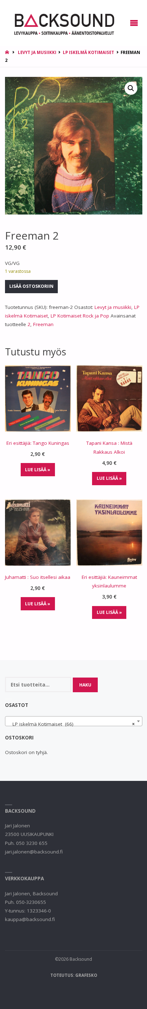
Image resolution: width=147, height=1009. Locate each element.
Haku (85, 685)
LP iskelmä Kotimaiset (88, 52)
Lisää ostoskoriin (31, 286)
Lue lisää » (37, 470)
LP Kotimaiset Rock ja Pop (80, 315)
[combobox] (73, 721)
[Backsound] (63, 23)
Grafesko (86, 975)
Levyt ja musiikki (37, 52)
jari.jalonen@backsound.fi (34, 851)
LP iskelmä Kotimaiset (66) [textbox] (71, 724)
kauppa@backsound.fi (30, 919)
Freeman (43, 324)
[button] (131, 88)
